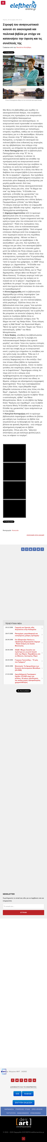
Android (27, 1093)
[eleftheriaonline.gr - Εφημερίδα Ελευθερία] (23, 6)
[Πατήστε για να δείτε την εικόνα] (23, 70)
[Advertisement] (23, 755)
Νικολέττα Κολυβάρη (23, 47)
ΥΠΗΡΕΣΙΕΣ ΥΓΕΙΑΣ (22, 1109)
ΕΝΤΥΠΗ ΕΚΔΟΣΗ (23, 1102)
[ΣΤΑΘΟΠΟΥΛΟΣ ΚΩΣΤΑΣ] (23, 1122)
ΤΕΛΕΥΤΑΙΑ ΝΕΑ (13, 623)
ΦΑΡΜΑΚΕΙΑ (9, 1109)
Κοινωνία (15, 530)
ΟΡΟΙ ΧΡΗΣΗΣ (37, 1109)
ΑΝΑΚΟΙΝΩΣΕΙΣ (23, 1113)
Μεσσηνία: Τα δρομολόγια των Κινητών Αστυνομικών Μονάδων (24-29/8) (27, 668)
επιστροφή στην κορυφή (35, 535)
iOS (17, 1093)
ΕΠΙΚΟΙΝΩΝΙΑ (35, 1113)
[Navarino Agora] (23, 93)
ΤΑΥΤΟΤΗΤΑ (11, 1113)
